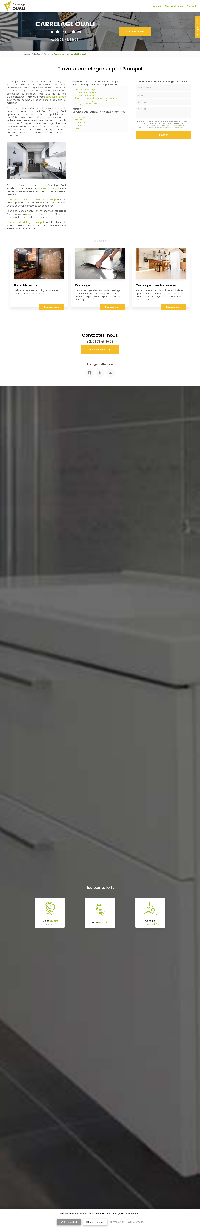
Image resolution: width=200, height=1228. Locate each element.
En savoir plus (51, 307)
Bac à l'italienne (25, 285)
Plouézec (79, 125)
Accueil (157, 6)
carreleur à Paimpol (56, 96)
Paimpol (47, 54)
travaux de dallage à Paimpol (27, 222)
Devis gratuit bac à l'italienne (87, 103)
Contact (191, 6)
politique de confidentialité (173, 127)
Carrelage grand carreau (86, 92)
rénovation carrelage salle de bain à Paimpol (34, 199)
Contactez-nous (135, 31)
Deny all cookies (96, 1222)
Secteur (37, 54)
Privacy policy (137, 1222)
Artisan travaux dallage (85, 90)
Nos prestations (174, 6)
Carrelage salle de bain (85, 95)
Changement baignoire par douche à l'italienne (96, 98)
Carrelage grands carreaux (156, 285)
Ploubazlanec (81, 122)
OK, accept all (70, 1222)
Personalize (118, 1222)
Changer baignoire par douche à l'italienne (94, 101)
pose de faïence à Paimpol (39, 214)
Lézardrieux (80, 117)
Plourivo (78, 128)
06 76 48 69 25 (67, 39)
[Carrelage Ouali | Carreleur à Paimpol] (14, 6)
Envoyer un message (100, 349)
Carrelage (82, 285)
